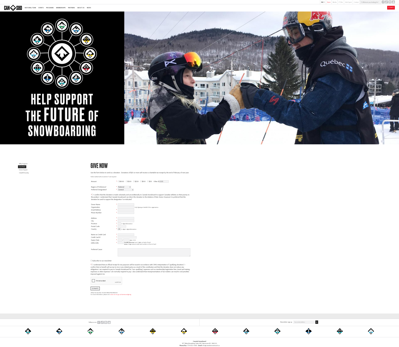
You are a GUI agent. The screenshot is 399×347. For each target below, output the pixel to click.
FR (324, 2)
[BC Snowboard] (90, 334)
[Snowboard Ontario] (215, 334)
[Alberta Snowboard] (121, 334)
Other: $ (156, 181)
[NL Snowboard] (371, 334)
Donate (391, 7)
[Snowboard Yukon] (28, 334)
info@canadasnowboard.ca (211, 345)
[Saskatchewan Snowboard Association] (153, 334)
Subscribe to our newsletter (102, 261)
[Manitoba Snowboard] (184, 334)
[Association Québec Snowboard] (246, 334)
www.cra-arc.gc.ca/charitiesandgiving (120, 294)
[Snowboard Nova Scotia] (308, 334)
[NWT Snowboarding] (59, 334)
